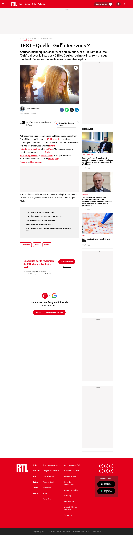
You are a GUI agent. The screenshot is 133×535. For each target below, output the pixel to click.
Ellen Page (48, 149)
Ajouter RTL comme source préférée (49, 312)
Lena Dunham (34, 149)
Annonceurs (97, 532)
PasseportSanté (78, 532)
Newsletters (47, 499)
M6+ (43, 532)
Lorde (41, 152)
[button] (103, 4)
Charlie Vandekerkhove (32, 108)
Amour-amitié (26, 244)
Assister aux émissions (51, 465)
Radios (27, 4)
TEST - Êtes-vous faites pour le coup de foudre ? (44, 216)
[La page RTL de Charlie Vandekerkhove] (22, 108)
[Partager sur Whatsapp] (67, 110)
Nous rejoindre (69, 501)
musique (46, 244)
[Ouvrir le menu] (3, 4)
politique (85, 194)
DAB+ (88, 532)
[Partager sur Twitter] (72, 110)
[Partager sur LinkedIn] (77, 110)
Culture (35, 482)
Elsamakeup (35, 162)
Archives (46, 493)
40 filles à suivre (54, 139)
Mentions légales (70, 476)
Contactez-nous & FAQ (72, 465)
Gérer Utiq (67, 496)
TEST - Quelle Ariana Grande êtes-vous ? (41, 220)
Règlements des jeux (71, 471)
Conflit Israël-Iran (87, 154)
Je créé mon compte (67, 261)
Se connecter (67, 267)
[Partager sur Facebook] (62, 110)
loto (83, 235)
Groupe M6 (35, 532)
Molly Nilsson (31, 155)
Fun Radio (51, 532)
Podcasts (41, 4)
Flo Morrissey (47, 155)
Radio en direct (48, 482)
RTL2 (59, 532)
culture (37, 244)
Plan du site (68, 515)
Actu (21, 4)
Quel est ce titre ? (49, 476)
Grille (34, 4)
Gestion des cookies (71, 490)
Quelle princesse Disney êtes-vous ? (39, 225)
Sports (35, 488)
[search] (125, 4)
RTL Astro (66, 532)
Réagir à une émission (51, 471)
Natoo (51, 158)
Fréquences (47, 488)
